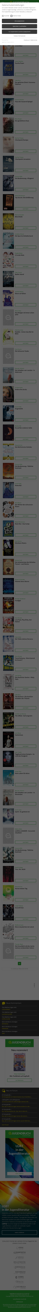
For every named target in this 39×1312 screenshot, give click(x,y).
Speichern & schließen (19, 26)
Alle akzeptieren (19, 21)
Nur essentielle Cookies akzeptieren (19, 32)
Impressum (27, 40)
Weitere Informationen (19, 36)
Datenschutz (34, 40)
